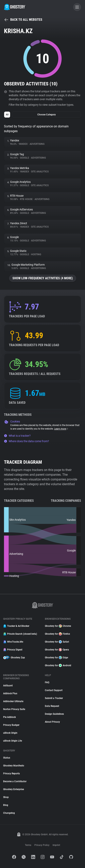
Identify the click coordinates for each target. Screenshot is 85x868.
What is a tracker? (20, 435)
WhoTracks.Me (15, 641)
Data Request (52, 706)
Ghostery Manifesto (13, 765)
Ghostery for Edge (56, 657)
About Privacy (52, 721)
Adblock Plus (10, 693)
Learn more (60, 428)
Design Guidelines (54, 714)
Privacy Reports (11, 773)
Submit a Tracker (54, 698)
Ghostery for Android (58, 665)
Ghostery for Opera (57, 649)
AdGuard (8, 685)
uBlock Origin (10, 733)
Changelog (9, 813)
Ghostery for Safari (57, 641)
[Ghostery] (15, 7)
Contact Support (53, 690)
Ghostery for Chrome (58, 626)
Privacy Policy (41, 845)
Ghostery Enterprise (13, 789)
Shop (6, 797)
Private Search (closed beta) (22, 634)
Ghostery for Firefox (57, 634)
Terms (28, 845)
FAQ (47, 682)
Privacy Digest (14, 649)
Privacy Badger (11, 725)
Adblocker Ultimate (13, 701)
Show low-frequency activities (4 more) (42, 278)
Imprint (56, 845)
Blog (5, 805)
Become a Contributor (14, 781)
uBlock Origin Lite (12, 740)
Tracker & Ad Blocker (18, 626)
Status (6, 757)
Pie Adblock (9, 717)
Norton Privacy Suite (14, 709)
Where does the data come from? (29, 441)
